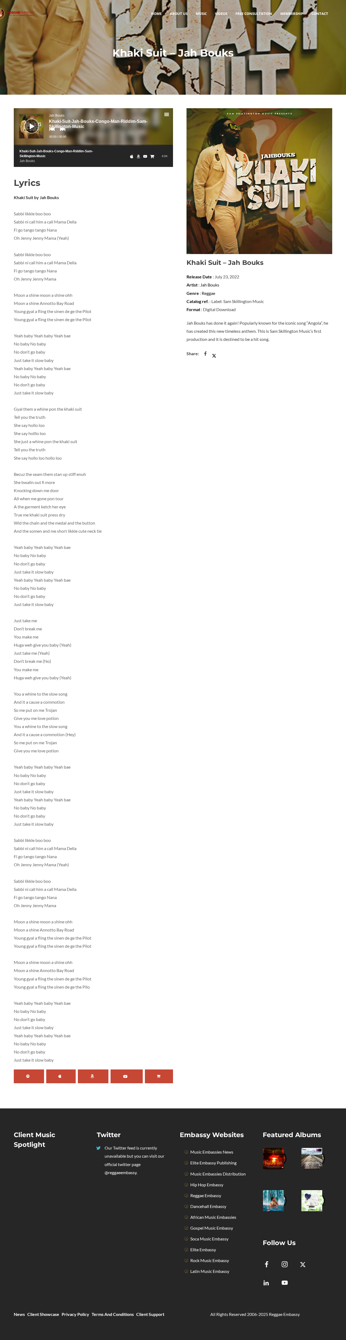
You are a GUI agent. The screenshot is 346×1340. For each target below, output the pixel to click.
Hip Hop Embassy (206, 1184)
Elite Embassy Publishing (213, 1162)
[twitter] (306, 1265)
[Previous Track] (50, 133)
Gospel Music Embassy (211, 1227)
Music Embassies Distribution (218, 1173)
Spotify (29, 1076)
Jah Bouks (209, 284)
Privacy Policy (75, 1314)
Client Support (150, 1314)
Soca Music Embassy (209, 1238)
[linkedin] (270, 1283)
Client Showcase (43, 1314)
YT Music (127, 1076)
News (19, 1314)
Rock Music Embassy (209, 1260)
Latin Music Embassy (209, 1271)
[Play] (27, 122)
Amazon (93, 1076)
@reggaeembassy (121, 1172)
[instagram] (288, 1265)
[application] (93, 127)
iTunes (61, 1076)
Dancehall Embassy (208, 1206)
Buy (159, 1076)
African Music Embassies (213, 1217)
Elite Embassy (203, 1249)
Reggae (208, 293)
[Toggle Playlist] (171, 115)
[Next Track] (61, 133)
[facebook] (270, 1265)
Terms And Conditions (113, 1314)
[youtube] (285, 1286)
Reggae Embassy (205, 1195)
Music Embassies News (211, 1151)
